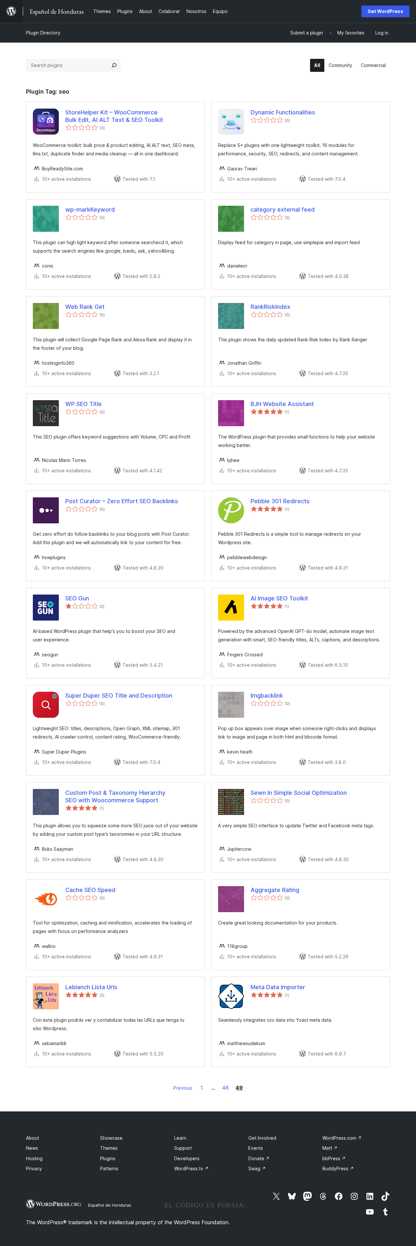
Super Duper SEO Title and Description (118, 695)
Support (183, 1148)
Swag (257, 1168)
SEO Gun (77, 598)
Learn (180, 1138)
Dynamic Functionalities (283, 112)
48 (225, 1087)
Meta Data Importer (278, 987)
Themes (109, 1148)
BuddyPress (338, 1168)
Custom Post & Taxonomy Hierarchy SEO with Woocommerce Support (115, 796)
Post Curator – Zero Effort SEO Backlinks (121, 501)
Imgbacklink (267, 695)
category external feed (283, 209)
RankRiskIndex (270, 306)
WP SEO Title (83, 403)
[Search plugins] (114, 65)
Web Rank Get (85, 306)
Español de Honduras (109, 1205)
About (32, 1138)
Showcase (111, 1138)
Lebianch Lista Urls (91, 987)
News (32, 1148)
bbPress (334, 1158)
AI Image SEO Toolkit (279, 598)
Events (255, 1148)
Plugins (107, 1158)
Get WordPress (385, 11)
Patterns (109, 1168)
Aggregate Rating (275, 889)
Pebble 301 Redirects (280, 501)
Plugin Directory (43, 32)
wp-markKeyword (90, 209)
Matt (330, 1148)
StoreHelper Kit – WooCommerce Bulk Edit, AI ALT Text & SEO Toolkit (114, 116)
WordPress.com (342, 1138)
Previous (182, 1088)
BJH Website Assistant (282, 403)
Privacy (34, 1168)
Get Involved (262, 1138)
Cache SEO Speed (90, 889)
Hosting (34, 1158)
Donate (259, 1158)
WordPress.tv (191, 1168)
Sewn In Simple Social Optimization (299, 792)
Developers (187, 1158)
